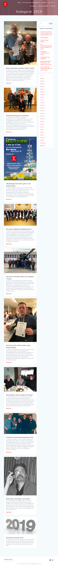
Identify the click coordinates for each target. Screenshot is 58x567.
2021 (41, 126)
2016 (41, 113)
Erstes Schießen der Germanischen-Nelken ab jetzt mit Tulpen (46, 68)
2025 (41, 137)
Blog (41, 145)
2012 (41, 102)
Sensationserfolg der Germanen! (17, 116)
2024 (41, 135)
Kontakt (52, 6)
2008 (41, 92)
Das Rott (51, 2)
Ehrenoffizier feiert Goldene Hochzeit (19, 395)
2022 (41, 129)
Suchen (50, 23)
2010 (41, 97)
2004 (41, 81)
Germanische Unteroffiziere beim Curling (44, 53)
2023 (41, 132)
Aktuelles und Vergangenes (31, 2)
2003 (41, 78)
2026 (41, 140)
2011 (41, 100)
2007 (41, 89)
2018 (41, 118)
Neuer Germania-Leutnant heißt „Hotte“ (20, 68)
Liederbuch (33, 6)
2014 (41, 108)
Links (40, 563)
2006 (41, 86)
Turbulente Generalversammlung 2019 (19, 437)
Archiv (41, 143)
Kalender (44, 2)
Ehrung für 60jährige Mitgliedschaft (18, 229)
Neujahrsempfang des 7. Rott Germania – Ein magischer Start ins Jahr (46, 63)
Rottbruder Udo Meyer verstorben (18, 499)
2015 (41, 110)
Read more (8, 83)
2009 (41, 94)
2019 (41, 121)
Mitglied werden (43, 6)
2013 (41, 105)
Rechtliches (23, 563)
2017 (41, 116)
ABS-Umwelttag (44, 37)
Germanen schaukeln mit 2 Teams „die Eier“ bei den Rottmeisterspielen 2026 (46, 33)
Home (19, 2)
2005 (41, 83)
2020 (41, 124)
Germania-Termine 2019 (14, 538)
